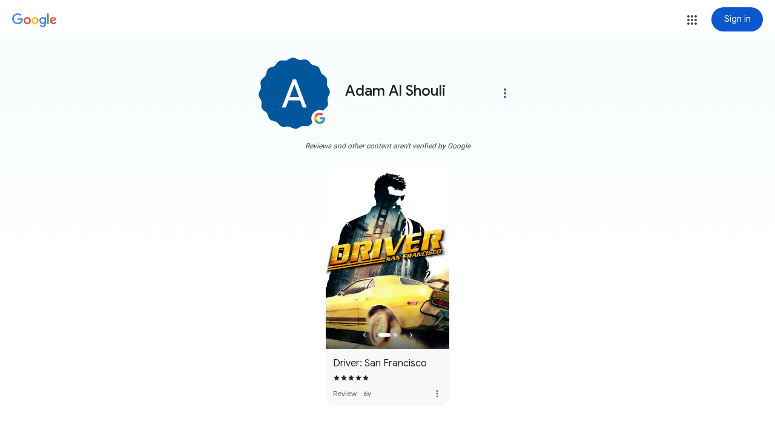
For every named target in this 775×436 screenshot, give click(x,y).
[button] (692, 20)
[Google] (34, 20)
